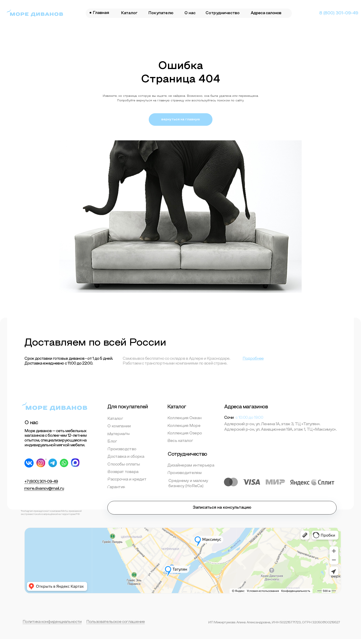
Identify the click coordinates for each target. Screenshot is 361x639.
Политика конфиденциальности (52, 622)
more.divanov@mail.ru (44, 489)
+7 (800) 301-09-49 (41, 482)
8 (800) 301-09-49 (338, 13)
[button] (221, 507)
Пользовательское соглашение (115, 622)
